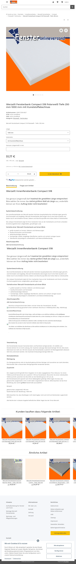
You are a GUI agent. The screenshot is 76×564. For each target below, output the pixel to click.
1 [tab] (33, 94)
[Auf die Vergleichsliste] (61, 30)
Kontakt (30, 509)
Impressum (8, 558)
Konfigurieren (59, 551)
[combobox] (38, 133)
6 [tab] (42, 94)
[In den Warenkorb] (7, 26)
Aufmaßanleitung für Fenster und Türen (15, 507)
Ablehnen (59, 556)
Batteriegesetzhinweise (58, 528)
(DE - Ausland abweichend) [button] (25, 166)
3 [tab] (37, 94)
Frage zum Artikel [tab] (27, 186)
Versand (21, 161)
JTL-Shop (66, 561)
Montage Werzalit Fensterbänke (11, 512)
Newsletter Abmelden (57, 524)
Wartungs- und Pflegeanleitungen (11, 517)
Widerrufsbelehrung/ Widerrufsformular (57, 510)
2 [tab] (35, 94)
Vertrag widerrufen (60, 533)
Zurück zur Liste (11, 14)
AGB (52, 514)
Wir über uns (32, 506)
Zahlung (30, 512)
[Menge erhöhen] (34, 174)
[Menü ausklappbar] (7, 1)
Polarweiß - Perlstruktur (20, 118)
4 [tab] (38, 94)
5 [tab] (40, 94)
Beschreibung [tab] (11, 186)
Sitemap (53, 518)
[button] (53, 2)
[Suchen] (72, 7)
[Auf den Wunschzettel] (66, 30)
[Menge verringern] (8, 174)
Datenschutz (17, 558)
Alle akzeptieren (59, 545)
